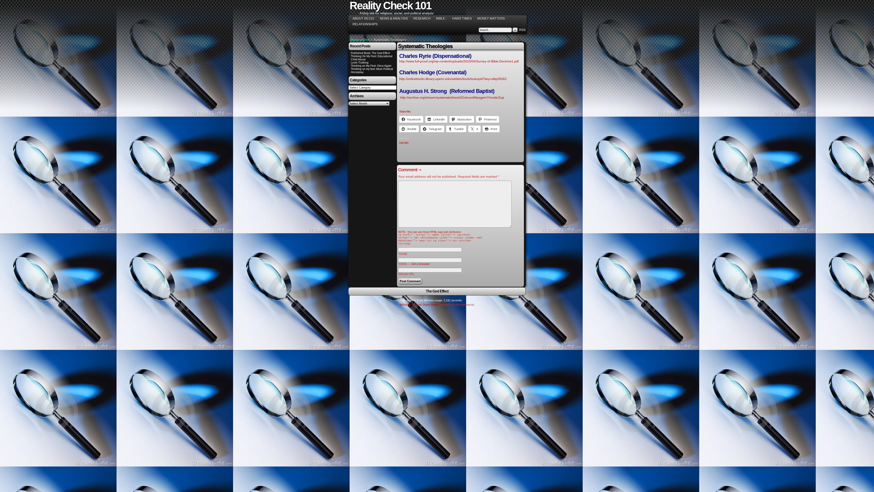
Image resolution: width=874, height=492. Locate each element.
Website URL (406, 274)
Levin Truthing (359, 62)
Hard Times (462, 18)
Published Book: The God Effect (370, 53)
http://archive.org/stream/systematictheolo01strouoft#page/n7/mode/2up (452, 97)
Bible (441, 18)
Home (355, 39)
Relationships (365, 24)
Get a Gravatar (420, 264)
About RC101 (363, 18)
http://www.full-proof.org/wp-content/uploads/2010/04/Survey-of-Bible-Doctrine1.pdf (459, 61)
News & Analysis (394, 18)
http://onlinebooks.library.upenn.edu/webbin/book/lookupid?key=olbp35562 (453, 79)
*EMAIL (413, 264)
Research (422, 18)
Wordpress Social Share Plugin (419, 304)
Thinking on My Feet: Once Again (371, 65)
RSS (522, 30)
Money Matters (491, 18)
